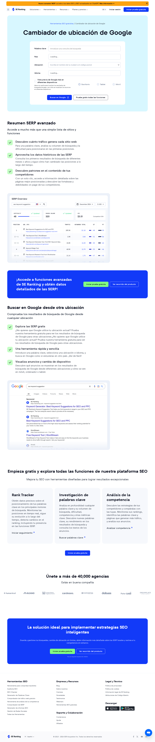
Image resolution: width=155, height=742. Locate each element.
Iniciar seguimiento (22, 532)
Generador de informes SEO (17, 708)
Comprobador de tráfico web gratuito (21, 698)
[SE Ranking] (18, 9)
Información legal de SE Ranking (117, 692)
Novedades (60, 695)
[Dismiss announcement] (146, 3)
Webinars (59, 701)
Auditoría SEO (12, 689)
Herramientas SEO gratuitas (62, 23)
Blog (58, 686)
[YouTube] (141, 736)
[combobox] (84, 65)
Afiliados (59, 723)
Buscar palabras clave (71, 537)
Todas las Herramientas (16, 714)
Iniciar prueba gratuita (136, 9)
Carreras (59, 692)
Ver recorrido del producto (124, 284)
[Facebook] (133, 737)
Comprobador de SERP (15, 705)
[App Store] (112, 708)
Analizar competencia (118, 528)
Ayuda (58, 720)
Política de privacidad (113, 686)
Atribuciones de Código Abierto (116, 695)
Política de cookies (112, 689)
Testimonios (60, 698)
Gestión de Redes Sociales (17, 711)
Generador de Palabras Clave (18, 695)
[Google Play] (128, 708)
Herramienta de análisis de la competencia (23, 701)
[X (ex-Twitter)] (137, 736)
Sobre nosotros (62, 689)
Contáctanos (61, 717)
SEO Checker (12, 692)
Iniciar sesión (115, 9)
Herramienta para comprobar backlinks (21, 686)
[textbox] (71, 65)
